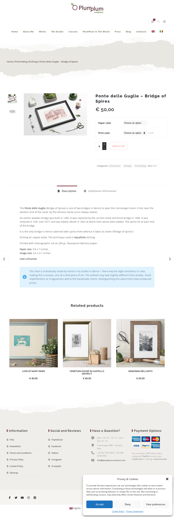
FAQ (12, 439)
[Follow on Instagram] (28, 498)
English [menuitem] (76, 508)
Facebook (56, 446)
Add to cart (118, 146)
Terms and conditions (21, 452)
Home (14, 32)
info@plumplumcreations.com (111, 460)
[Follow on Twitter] (16, 498)
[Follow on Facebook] (10, 498)
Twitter (54, 452)
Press (118, 32)
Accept (99, 504)
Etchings (33, 61)
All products (114, 166)
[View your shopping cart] (152, 21)
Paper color (104, 123)
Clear (151, 133)
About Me (28, 32)
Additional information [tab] (102, 191)
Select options (30, 378)
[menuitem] (153, 32)
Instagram (56, 459)
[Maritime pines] (4, 258)
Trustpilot (56, 466)
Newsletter (15, 446)
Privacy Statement (134, 511)
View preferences (155, 504)
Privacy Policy (16, 459)
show (164, 21)
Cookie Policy (118, 511)
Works (42, 32)
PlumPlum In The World (96, 32)
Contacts (141, 32)
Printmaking (21, 61)
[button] (167, 479)
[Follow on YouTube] (22, 498)
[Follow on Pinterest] (35, 498)
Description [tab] (68, 191)
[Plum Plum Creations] (87, 8)
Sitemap (14, 472)
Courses (73, 32)
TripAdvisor (57, 439)
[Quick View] (43, 378)
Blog (128, 32)
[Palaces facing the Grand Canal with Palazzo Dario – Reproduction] (170, 258)
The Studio (57, 32)
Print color (104, 133)
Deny (128, 504)
